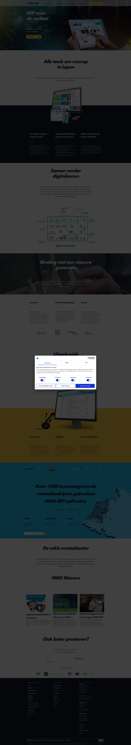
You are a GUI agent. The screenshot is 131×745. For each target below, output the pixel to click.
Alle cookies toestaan (85, 385)
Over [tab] (86, 362)
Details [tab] (67, 362)
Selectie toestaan (65, 385)
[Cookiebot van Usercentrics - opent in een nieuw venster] (89, 358)
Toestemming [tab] (47, 362)
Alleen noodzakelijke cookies (46, 385)
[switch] (58, 380)
